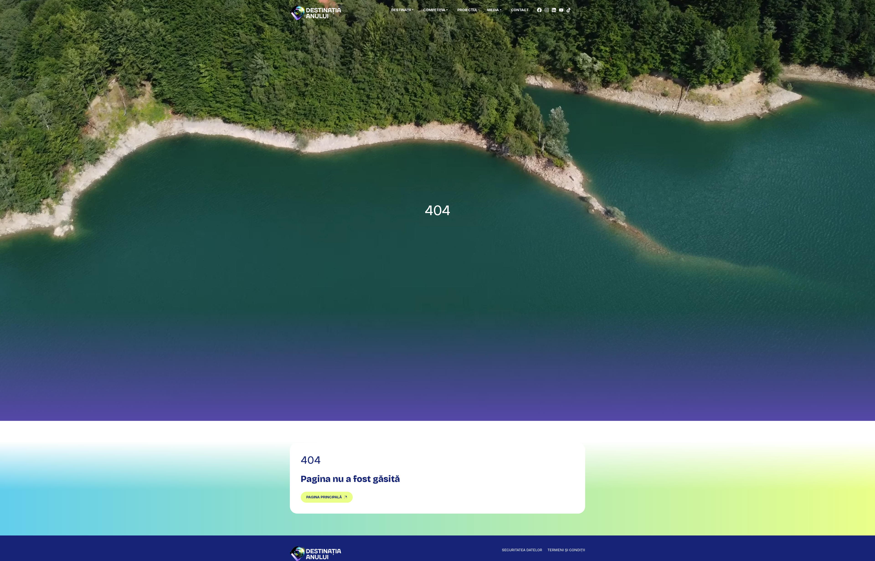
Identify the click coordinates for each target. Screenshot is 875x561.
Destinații (401, 10)
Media (493, 10)
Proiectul (467, 10)
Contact (520, 10)
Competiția (434, 10)
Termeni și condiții (566, 550)
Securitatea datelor (522, 550)
